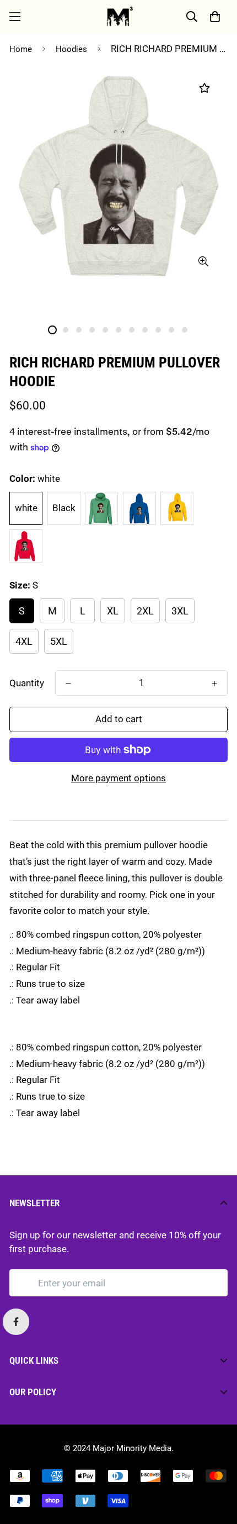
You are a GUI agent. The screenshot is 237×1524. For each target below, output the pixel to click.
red (25, 546)
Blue (139, 508)
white (26, 507)
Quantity (26, 683)
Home (20, 49)
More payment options (118, 778)
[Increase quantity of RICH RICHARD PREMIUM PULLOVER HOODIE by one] (214, 683)
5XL (58, 641)
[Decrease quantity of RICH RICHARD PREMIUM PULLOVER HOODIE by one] (68, 683)
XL (112, 611)
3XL (179, 611)
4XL (24, 641)
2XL (145, 611)
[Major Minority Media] (119, 16)
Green (101, 508)
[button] (215, 16)
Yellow (176, 508)
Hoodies (71, 49)
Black (64, 507)
